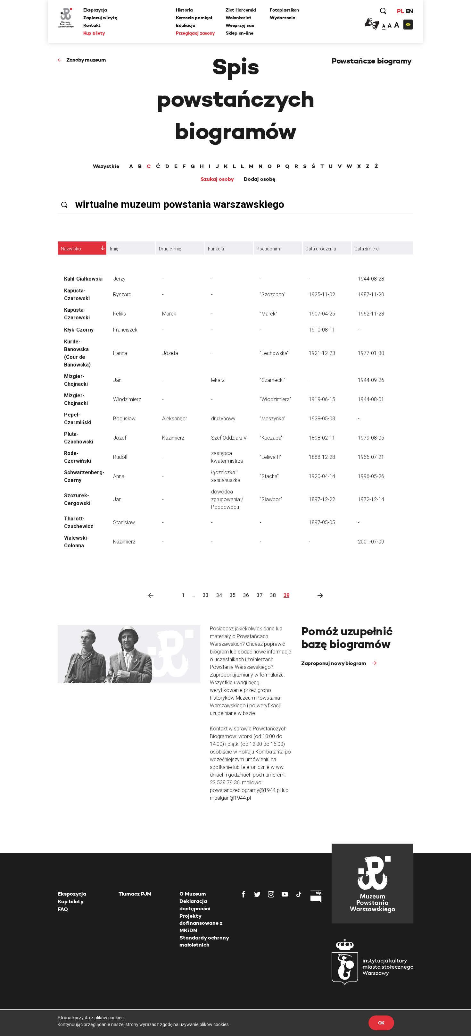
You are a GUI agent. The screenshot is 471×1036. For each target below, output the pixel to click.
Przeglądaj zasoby (195, 33)
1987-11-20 (371, 294)
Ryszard (122, 294)
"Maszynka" (272, 419)
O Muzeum (192, 893)
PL (400, 11)
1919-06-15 (322, 399)
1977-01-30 (371, 353)
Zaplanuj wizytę (100, 18)
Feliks (119, 314)
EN (409, 11)
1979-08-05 (371, 438)
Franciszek (125, 330)
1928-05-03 (322, 419)
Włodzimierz (127, 399)
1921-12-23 (322, 353)
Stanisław (124, 522)
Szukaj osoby (217, 179)
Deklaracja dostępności (195, 905)
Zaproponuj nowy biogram (334, 663)
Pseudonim (268, 248)
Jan (117, 380)
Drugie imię (170, 248)
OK (381, 1023)
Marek (169, 314)
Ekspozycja (95, 10)
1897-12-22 (322, 499)
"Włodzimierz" (275, 399)
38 (273, 595)
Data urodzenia (321, 248)
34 (219, 595)
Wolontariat (239, 18)
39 (286, 595)
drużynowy (223, 419)
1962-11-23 (371, 314)
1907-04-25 (322, 314)
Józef (119, 438)
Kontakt (92, 25)
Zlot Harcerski (241, 10)
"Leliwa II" (271, 457)
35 (233, 595)
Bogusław (124, 419)
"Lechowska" (274, 353)
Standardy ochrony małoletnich (204, 941)
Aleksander (174, 419)
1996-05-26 (371, 476)
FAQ (63, 909)
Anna (118, 476)
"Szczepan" (272, 294)
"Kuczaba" (271, 438)
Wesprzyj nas (240, 25)
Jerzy (119, 279)
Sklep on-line (239, 33)
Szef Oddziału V (229, 438)
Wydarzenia (282, 18)
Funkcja (216, 248)
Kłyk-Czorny (79, 330)
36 (246, 595)
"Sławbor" (271, 499)
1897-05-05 (322, 522)
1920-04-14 (322, 476)
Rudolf (120, 457)
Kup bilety (94, 33)
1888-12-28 (322, 457)
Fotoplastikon (284, 10)
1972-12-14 (371, 499)
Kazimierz (173, 438)
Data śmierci (367, 248)
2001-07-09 (371, 542)
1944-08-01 (371, 399)
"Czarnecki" (272, 380)
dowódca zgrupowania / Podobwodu (227, 499)
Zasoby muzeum (86, 59)
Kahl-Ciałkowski (83, 279)
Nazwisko (71, 248)
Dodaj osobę (259, 179)
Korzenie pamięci (194, 18)
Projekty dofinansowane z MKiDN (200, 923)
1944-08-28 (371, 279)
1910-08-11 (322, 330)
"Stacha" (269, 476)
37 (259, 595)
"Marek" (268, 314)
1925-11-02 (322, 294)
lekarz (218, 380)
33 (206, 595)
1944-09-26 (371, 380)
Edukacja (185, 25)
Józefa (170, 353)
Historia (184, 10)
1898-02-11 (322, 438)
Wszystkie (106, 166)
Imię (114, 248)
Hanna (120, 353)
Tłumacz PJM (135, 893)
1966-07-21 (371, 457)
